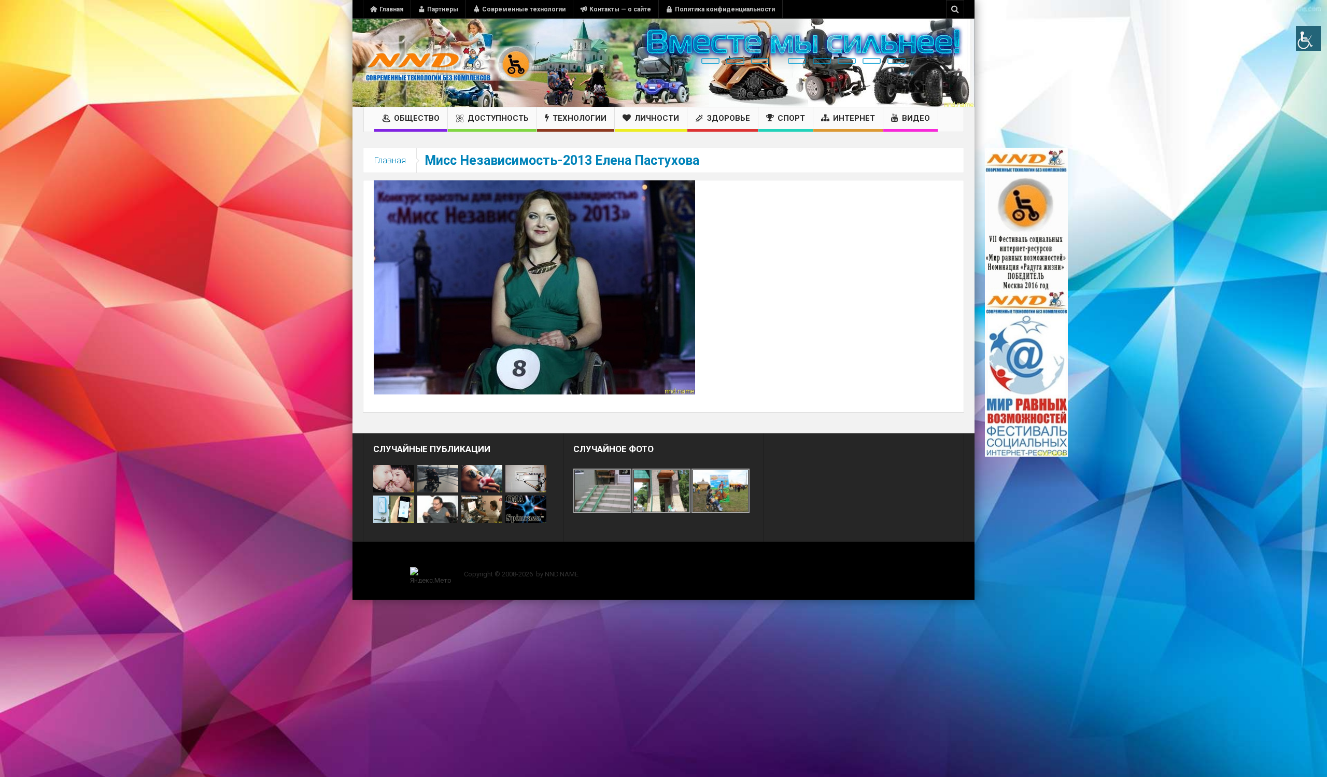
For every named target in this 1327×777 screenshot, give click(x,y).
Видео (916, 118)
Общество (417, 118)
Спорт (791, 118)
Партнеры (442, 9)
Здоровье (728, 118)
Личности (656, 118)
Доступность (498, 118)
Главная (391, 9)
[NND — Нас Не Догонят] (448, 63)
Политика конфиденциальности (725, 9)
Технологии (579, 118)
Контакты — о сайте (620, 9)
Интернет (854, 118)
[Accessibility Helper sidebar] (1308, 38)
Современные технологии (524, 9)
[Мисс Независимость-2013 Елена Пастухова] (534, 286)
